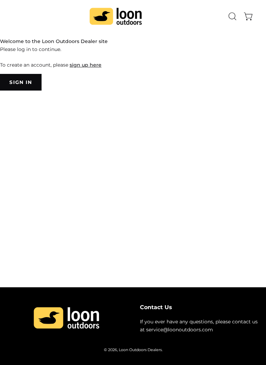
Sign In (20, 82)
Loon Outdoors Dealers (140, 350)
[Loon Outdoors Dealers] (115, 16)
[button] (232, 16)
